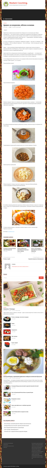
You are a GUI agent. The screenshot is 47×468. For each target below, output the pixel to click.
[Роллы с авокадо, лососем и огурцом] (7, 321)
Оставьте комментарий (16, 27)
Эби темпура (14, 336)
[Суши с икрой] (7, 346)
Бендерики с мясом (15, 398)
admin (10, 27)
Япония (4, 307)
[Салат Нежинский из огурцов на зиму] (7, 415)
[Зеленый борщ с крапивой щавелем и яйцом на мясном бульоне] (23, 373)
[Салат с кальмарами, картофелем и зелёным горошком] (37, 247)
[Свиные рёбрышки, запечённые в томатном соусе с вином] (23, 247)
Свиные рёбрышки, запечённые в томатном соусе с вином (23, 250)
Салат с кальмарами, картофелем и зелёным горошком (36, 250)
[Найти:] (23, 277)
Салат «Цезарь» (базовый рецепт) (11, 429)
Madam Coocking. (18, 2)
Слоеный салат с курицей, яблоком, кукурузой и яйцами (15, 431)
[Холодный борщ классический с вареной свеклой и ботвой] (7, 390)
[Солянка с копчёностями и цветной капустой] (9, 247)
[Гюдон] (7, 327)
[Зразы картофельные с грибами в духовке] (7, 409)
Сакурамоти (14, 329)
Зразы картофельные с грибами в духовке (21, 405)
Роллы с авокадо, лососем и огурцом (19, 317)
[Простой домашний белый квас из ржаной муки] (7, 396)
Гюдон (12, 323)
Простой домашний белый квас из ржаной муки (22, 392)
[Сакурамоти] (7, 333)
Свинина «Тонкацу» (9, 309)
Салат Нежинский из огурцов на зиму (19, 411)
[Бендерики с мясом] (7, 402)
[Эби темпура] (7, 340)
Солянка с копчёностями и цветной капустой (9, 249)
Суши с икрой (14, 342)
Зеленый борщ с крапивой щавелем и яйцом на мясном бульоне (22, 376)
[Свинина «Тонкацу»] (23, 306)
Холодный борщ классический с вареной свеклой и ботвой (24, 386)
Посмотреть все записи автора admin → (20, 266)
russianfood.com (11, 231)
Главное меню (8, 18)
